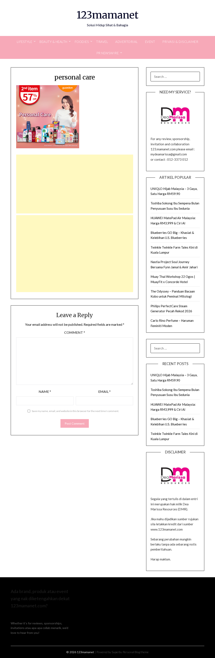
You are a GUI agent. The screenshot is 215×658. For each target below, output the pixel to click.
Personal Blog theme (136, 652)
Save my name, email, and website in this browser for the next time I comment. (75, 411)
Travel (102, 42)
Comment (74, 332)
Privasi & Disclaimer (180, 42)
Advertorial (126, 42)
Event (150, 42)
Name (45, 391)
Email (104, 391)
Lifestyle (24, 42)
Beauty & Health (53, 42)
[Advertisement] (74, 184)
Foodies (82, 42)
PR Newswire (107, 53)
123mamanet (107, 15)
